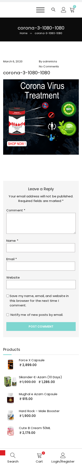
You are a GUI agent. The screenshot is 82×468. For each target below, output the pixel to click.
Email (11, 259)
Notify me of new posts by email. (37, 314)
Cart (39, 461)
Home (24, 33)
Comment (15, 210)
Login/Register (63, 461)
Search (13, 461)
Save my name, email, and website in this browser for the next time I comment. (39, 300)
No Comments (49, 66)
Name (12, 240)
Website (13, 277)
